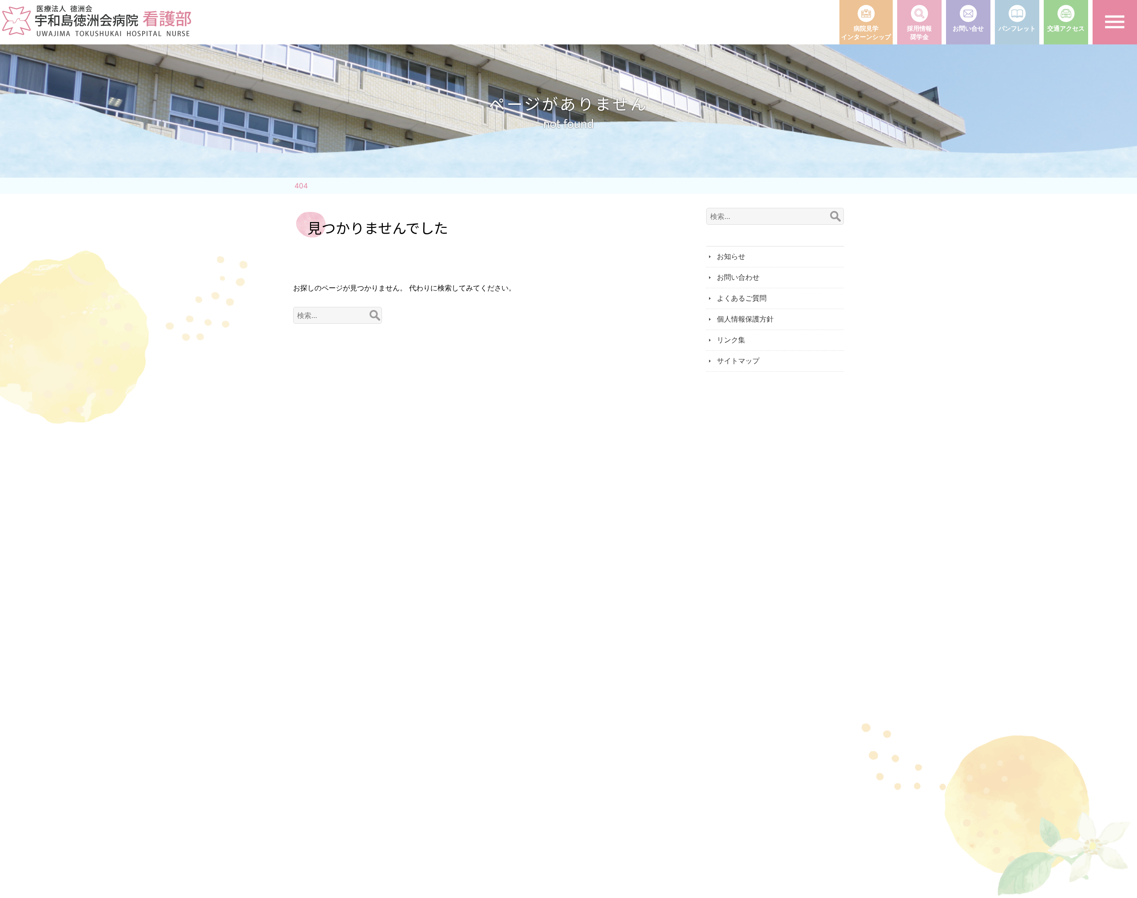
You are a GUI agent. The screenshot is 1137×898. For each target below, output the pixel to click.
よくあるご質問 (742, 298)
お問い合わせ (738, 277)
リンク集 (731, 339)
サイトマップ (738, 360)
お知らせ (731, 256)
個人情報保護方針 (745, 318)
